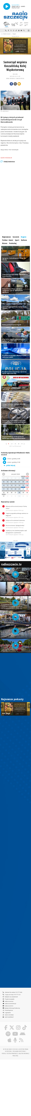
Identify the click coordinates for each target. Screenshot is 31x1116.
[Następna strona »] (24, 444)
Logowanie (8, 1012)
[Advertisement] (15, 181)
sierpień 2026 (15, 474)
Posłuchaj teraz (9, 1010)
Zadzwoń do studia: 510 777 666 (13, 992)
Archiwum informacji (8, 470)
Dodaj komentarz (9, 162)
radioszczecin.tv (11, 564)
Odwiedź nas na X (11, 30)
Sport (17, 240)
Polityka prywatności (12, 1053)
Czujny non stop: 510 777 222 (13, 994)
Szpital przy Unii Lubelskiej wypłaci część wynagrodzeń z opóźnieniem (16, 532)
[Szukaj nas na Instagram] (18, 1025)
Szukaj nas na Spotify (18, 30)
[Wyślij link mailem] (19, 84)
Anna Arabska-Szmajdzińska (15, 78)
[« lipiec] (4, 474)
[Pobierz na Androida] (22, 1031)
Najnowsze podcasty (12, 699)
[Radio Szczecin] (15, 15)
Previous (1, 705)
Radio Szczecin (7, 34)
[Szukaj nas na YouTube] (15, 1031)
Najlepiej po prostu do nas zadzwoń (6, 30)
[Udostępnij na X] (15, 84)
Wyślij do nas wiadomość (21, 30)
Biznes (4, 243)
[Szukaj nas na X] (11, 1025)
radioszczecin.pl (9, 1001)
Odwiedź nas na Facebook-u (8, 30)
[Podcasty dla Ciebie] (15, 1038)
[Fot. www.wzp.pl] (15, 100)
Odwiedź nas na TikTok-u (16, 30)
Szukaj (24, 30)
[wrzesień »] (27, 474)
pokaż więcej (10, 465)
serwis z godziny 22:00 (13, 458)
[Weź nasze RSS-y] (21, 1038)
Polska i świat (7, 240)
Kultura (24, 240)
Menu (28, 30)
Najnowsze (6, 237)
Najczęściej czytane (7, 502)
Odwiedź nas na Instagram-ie (13, 30)
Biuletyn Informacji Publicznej (12, 1008)
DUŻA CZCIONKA (9, 1015)
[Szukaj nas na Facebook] (5, 1025)
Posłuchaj (13, 243)
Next (29, 705)
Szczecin (16, 237)
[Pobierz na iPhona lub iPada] (9, 1038)
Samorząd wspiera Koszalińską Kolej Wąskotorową (15, 66)
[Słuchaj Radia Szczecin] (7, 6)
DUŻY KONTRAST (9, 1017)
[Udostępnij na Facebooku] (11, 84)
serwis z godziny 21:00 (13, 462)
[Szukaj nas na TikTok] (24, 1025)
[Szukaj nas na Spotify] (8, 1031)
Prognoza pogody (9, 999)
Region (14, 34)
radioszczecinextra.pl (10, 1003)
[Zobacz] (15, 46)
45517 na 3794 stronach (15, 446)
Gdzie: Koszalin (6, 158)
